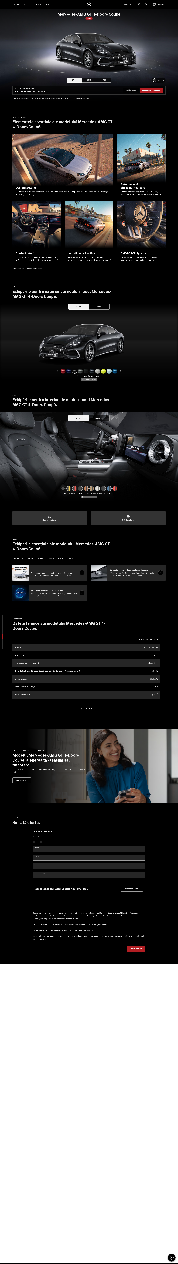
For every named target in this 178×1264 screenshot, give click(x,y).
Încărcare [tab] (50, 559)
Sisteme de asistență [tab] (35, 559)
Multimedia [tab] (18, 559)
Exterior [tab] (61, 559)
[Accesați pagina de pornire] (89, 4)
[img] (89, 48)
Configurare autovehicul (151, 90)
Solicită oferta (131, 90)
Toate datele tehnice (89, 709)
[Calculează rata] (45, 91)
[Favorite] (146, 4)
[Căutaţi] (139, 4)
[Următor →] (120, 371)
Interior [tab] (71, 559)
